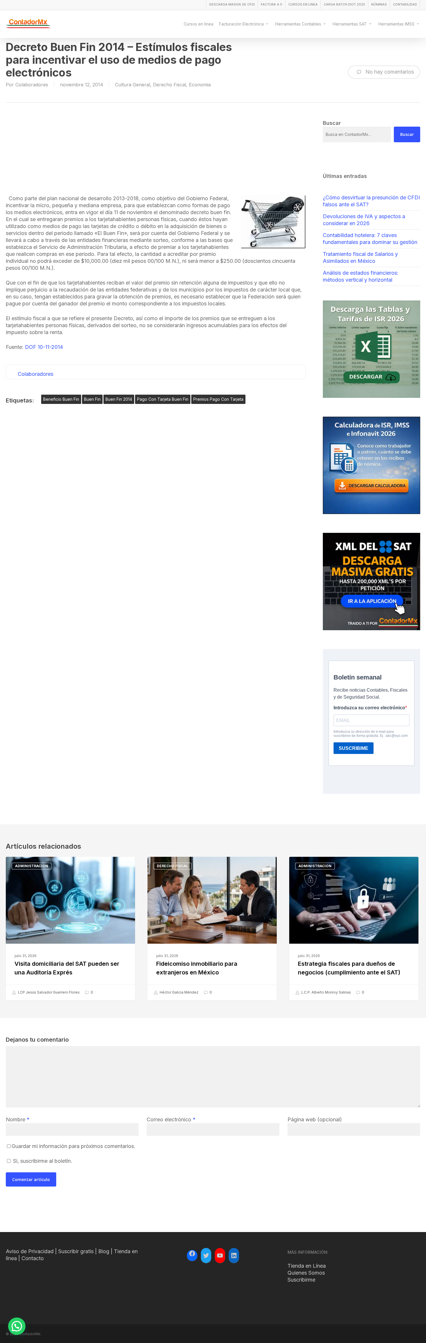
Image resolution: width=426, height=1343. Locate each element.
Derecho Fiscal (169, 85)
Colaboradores (31, 85)
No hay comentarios (389, 72)
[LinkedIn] (234, 1255)
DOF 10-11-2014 (44, 347)
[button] (17, 1326)
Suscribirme (301, 1280)
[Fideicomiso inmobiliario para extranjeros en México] (212, 929)
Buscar (407, 134)
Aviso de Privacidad (30, 1251)
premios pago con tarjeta (218, 399)
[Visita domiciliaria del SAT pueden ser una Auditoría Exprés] (70, 929)
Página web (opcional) (314, 1119)
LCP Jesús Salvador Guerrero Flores (48, 992)
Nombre (18, 1119)
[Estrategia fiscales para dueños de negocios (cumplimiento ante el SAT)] (353, 929)
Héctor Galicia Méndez (179, 992)
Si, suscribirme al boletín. (42, 1161)
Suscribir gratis (76, 1251)
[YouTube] (220, 1255)
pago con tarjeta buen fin (162, 399)
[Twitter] (206, 1255)
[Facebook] (192, 1254)
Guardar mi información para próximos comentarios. (73, 1146)
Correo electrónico (171, 1119)
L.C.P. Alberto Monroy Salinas (326, 992)
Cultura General (132, 85)
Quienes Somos (306, 1273)
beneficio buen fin (61, 399)
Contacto (32, 1258)
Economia (200, 85)
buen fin (92, 399)
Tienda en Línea (306, 1266)
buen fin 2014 (118, 399)
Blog (103, 1251)
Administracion (31, 866)
